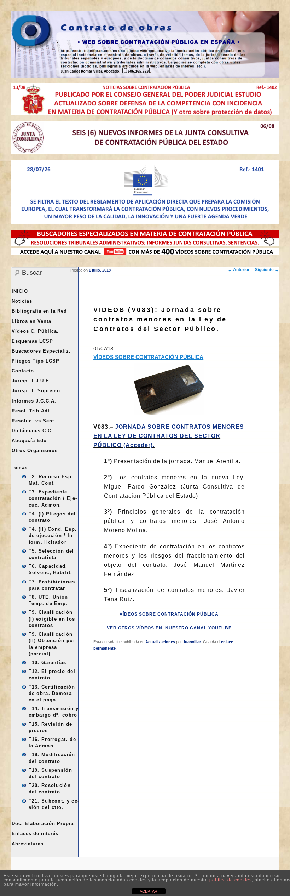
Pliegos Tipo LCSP (35, 361)
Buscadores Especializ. (41, 351)
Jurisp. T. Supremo (36, 390)
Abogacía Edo (29, 440)
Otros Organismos (35, 450)
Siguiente (267, 269)
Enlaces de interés (35, 833)
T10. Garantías (47, 662)
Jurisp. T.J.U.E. (31, 380)
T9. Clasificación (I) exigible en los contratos (52, 619)
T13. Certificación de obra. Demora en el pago (52, 693)
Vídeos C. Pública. (35, 331)
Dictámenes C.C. (32, 430)
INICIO (20, 291)
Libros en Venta (31, 321)
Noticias (22, 301)
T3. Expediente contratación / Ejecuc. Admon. (53, 498)
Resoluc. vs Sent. (34, 420)
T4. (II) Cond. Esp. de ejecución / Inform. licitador (53, 535)
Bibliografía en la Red (39, 311)
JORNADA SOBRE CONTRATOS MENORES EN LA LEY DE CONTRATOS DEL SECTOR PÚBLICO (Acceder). (168, 436)
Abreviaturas (28, 843)
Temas (20, 467)
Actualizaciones (160, 642)
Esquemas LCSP (32, 341)
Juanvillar (192, 642)
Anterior (239, 269)
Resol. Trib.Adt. (31, 410)
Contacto (23, 370)
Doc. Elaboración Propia (43, 823)
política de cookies (230, 880)
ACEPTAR (148, 891)
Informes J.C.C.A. (34, 401)
